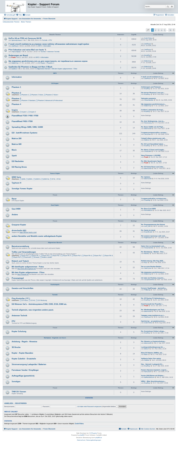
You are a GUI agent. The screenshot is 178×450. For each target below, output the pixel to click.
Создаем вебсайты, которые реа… (154, 198)
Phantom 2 (16, 93)
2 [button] (155, 30)
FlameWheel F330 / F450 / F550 (25, 116)
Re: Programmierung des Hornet (153, 224)
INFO (40, 46)
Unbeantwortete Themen (11, 22)
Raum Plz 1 (36, 255)
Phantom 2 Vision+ (52, 95)
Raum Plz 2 (46, 255)
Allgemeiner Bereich (43, 69)
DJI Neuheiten (18, 161)
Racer (14, 199)
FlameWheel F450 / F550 (22, 121)
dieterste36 (148, 128)
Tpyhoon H (16, 183)
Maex (146, 354)
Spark (14, 156)
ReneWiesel (148, 210)
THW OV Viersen (19, 392)
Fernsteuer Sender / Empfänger (25, 370)
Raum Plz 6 (88, 255)
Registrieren (21, 403)
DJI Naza (25, 300)
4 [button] (161, 30)
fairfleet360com (149, 377)
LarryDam (147, 134)
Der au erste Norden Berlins (151, 266)
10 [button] (170, 30)
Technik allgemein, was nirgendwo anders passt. (33, 310)
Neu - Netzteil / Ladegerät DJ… (152, 364)
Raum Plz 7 (98, 255)
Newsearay (148, 123)
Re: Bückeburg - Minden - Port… (153, 252)
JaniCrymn (147, 268)
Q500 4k (46, 179)
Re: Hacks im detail (148, 230)
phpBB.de (98, 437)
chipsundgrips (16, 51)
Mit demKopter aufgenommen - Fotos (28, 267)
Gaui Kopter (55, 205)
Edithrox (147, 140)
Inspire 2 (33, 112)
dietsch (146, 349)
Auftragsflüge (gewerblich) (23, 376)
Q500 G (38, 179)
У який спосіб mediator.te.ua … (152, 77)
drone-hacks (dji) (19, 230)
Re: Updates (145, 177)
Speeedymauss (16, 40)
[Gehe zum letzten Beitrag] (153, 38)
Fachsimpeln (55, 284)
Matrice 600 (16, 144)
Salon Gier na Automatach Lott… (153, 246)
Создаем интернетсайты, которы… (154, 132)
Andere (15, 215)
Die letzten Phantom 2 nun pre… (153, 92)
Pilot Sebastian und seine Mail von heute (26, 50)
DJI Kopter (41, 63)
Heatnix (146, 360)
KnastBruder (148, 232)
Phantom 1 (16, 87)
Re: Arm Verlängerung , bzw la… (153, 121)
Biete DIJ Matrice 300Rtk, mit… (152, 353)
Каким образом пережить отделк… (154, 370)
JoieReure (14, 46)
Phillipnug (147, 290)
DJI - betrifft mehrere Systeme (24, 133)
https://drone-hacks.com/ (28, 232)
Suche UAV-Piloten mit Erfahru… (153, 375)
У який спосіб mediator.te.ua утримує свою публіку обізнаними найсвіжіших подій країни (48, 44)
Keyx (146, 262)
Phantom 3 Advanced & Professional (50, 100)
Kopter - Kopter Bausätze (22, 353)
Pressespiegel (18, 278)
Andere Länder (47, 257)
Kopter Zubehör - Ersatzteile (24, 359)
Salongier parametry (148, 98)
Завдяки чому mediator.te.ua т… (153, 315)
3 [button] (158, 30)
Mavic (14, 150)
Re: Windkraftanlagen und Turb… (153, 309)
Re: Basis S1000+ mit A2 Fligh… (153, 127)
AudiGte (14, 69)
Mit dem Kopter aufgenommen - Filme (64, 69)
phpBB (81, 435)
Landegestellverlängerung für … (153, 347)
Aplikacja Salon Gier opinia (151, 358)
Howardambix (148, 100)
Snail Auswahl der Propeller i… (152, 304)
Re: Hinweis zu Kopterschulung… (153, 341)
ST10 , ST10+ (56, 179)
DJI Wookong (42, 300)
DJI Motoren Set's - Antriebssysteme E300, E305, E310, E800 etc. (39, 304)
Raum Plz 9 (17, 257)
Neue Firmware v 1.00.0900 (150, 155)
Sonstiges (16, 381)
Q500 (23, 179)
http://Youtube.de (23, 274)
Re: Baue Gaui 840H (148, 208)
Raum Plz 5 (77, 255)
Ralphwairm (148, 237)
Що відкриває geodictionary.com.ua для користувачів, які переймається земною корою (47, 61)
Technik (44, 40)
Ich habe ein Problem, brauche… (153, 278)
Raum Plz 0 (25, 255)
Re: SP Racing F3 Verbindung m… (153, 298)
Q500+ (30, 179)
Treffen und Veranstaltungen (24, 252)
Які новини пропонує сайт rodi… (153, 236)
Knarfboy (147, 88)
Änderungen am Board (18, 55)
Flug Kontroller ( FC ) (21, 298)
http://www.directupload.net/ (26, 268)
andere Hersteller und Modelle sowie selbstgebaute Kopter (37, 236)
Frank (13, 57)
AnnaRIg (147, 55)
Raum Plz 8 (109, 255)
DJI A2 (33, 300)
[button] (148, 30)
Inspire (15, 110)
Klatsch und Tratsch (20, 261)
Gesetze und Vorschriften (22, 288)
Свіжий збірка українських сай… (153, 138)
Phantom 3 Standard (28, 100)
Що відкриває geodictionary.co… (153, 104)
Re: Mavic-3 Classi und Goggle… (153, 150)
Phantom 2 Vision (37, 95)
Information (47, 46)
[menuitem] (19, 15)
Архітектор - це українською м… (153, 321)
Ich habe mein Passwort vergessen (89, 406)
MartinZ (146, 253)
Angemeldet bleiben (109, 406)
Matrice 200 (16, 138)
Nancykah (147, 371)
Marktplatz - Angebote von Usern (55, 338)
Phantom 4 (50, 63)
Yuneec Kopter (55, 173)
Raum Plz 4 (67, 255)
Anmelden (8, 403)
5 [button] (164, 30)
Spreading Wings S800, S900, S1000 (27, 127)
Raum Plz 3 (56, 255)
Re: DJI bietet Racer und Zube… (153, 167)
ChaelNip (147, 200)
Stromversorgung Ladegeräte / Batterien (29, 364)
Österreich (27, 257)
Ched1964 (147, 151)
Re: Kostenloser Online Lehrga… (153, 331)
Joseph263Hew (149, 279)
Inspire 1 (24, 112)
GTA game (93, 433)
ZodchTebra (148, 38)
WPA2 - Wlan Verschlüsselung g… (153, 381)
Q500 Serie (16, 177)
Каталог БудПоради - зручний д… (154, 288)
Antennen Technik (53, 51)
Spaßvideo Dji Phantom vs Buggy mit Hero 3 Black (30, 67)
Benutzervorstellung (20, 246)
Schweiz (36, 257)
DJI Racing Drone (19, 167)
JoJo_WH (147, 226)
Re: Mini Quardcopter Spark (151, 161)
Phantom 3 (16, 99)
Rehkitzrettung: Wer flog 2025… (153, 261)
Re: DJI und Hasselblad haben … (153, 144)
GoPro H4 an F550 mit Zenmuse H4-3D (24, 38)
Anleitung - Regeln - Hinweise (24, 342)
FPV (50, 40)
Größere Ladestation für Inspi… (152, 110)
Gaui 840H (16, 209)
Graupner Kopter (19, 225)
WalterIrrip (14, 63)
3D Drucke (16, 347)
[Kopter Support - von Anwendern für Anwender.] (15, 6)
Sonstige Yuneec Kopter (22, 189)
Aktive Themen (26, 22)
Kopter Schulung (19, 331)
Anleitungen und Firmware (151, 87)
